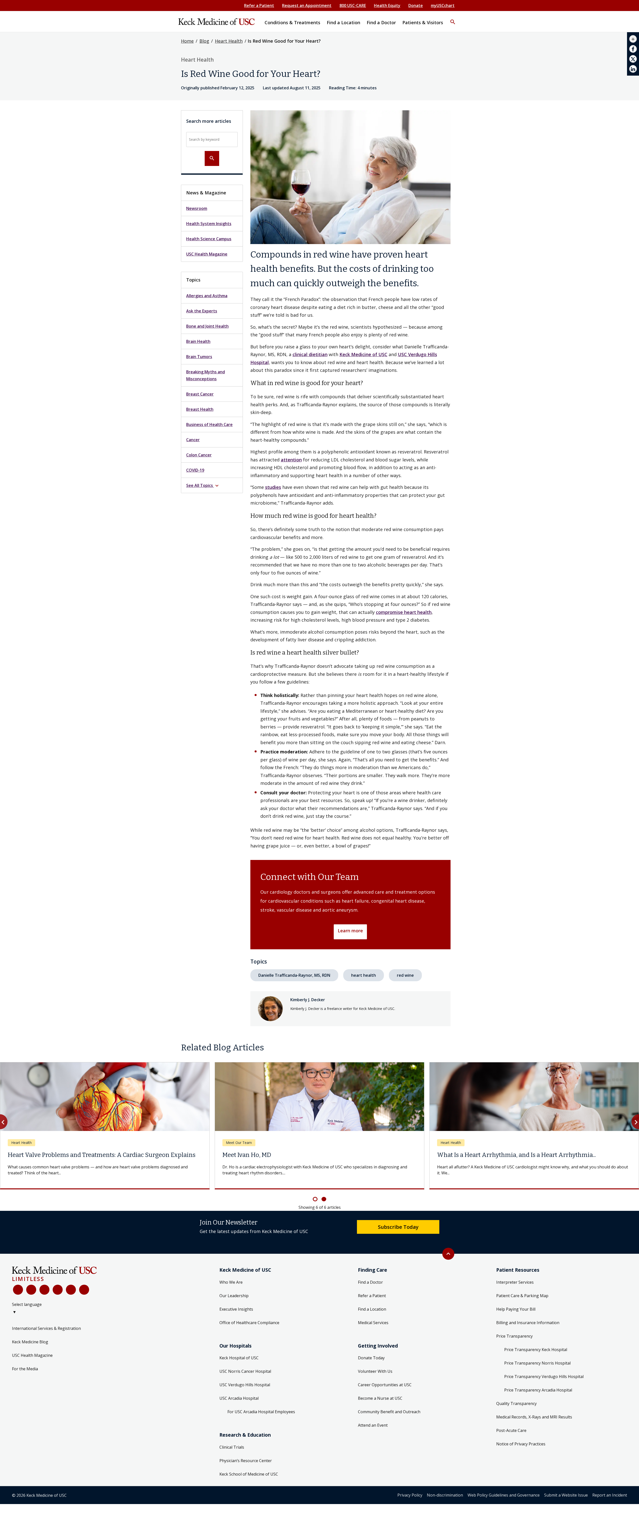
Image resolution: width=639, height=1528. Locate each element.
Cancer (193, 439)
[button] (453, 18)
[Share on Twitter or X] (633, 59)
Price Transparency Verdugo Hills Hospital (544, 1376)
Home (187, 41)
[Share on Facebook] (633, 49)
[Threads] (84, 1290)
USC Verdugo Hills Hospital (244, 1385)
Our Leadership (234, 1295)
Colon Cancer (199, 455)
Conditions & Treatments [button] (292, 22)
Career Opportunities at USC (385, 1385)
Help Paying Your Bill (515, 1309)
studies (273, 487)
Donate (415, 5)
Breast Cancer (200, 394)
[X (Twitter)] (31, 1290)
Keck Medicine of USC (363, 354)
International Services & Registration (46, 1328)
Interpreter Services (515, 1282)
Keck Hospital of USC (239, 1358)
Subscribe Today (398, 1226)
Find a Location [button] (343, 22)
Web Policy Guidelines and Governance (504, 1495)
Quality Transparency (516, 1403)
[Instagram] (71, 1290)
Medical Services (373, 1322)
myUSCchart (443, 5)
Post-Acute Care (511, 1430)
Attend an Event (373, 1425)
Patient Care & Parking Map (522, 1295)
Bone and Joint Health (207, 326)
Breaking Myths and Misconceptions (205, 375)
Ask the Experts (201, 311)
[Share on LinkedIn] (633, 69)
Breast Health (199, 409)
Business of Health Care (209, 424)
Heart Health (229, 41)
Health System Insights (208, 223)
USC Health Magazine (206, 254)
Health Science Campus (208, 239)
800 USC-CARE (352, 5)
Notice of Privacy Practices (520, 1444)
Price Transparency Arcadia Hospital (538, 1390)
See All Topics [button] (203, 486)
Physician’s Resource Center (245, 1460)
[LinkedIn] (58, 1290)
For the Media (25, 1369)
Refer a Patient (259, 5)
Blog (204, 41)
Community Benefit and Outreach (389, 1411)
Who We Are (231, 1282)
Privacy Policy (409, 1495)
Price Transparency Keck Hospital (535, 1349)
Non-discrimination (445, 1495)
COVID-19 (195, 470)
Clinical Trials (231, 1447)
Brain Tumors (199, 356)
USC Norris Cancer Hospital (245, 1371)
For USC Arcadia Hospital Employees (261, 1411)
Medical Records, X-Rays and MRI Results (534, 1417)
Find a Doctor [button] (381, 22)
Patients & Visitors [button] (422, 22)
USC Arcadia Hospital (239, 1398)
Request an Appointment (306, 5)
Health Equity (387, 5)
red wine (405, 975)
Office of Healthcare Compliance (249, 1322)
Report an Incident (609, 1495)
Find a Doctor (370, 1282)
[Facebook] (18, 1290)
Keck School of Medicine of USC (248, 1474)
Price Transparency (514, 1336)
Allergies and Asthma (206, 295)
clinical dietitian (310, 354)
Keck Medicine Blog (30, 1342)
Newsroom (196, 208)
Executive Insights (236, 1309)
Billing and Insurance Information (527, 1322)
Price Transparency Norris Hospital (537, 1363)
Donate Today (371, 1358)
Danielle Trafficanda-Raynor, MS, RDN (294, 975)
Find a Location (372, 1309)
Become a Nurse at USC (380, 1398)
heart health (363, 975)
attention (291, 460)
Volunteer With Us (375, 1371)
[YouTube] (44, 1290)
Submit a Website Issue (566, 1495)
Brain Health (198, 341)
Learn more (350, 931)
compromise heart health (404, 612)
